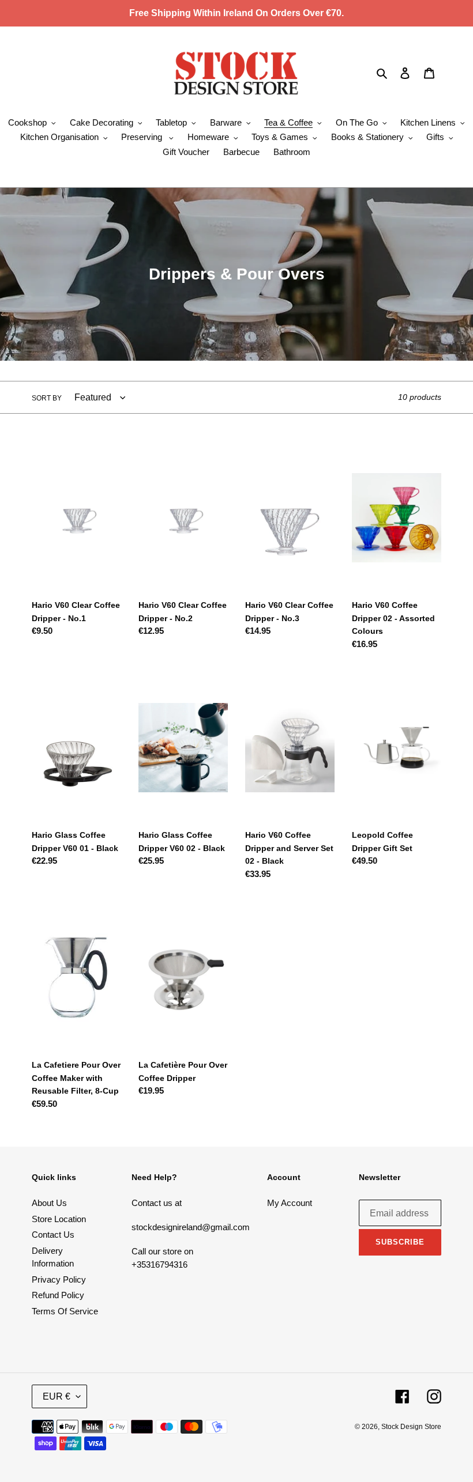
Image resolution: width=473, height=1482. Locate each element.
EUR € (56, 1396)
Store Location (59, 1219)
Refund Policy (58, 1295)
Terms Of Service (65, 1311)
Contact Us (53, 1234)
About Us (49, 1203)
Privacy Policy (59, 1279)
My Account (289, 1203)
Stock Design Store (411, 1427)
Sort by (47, 398)
